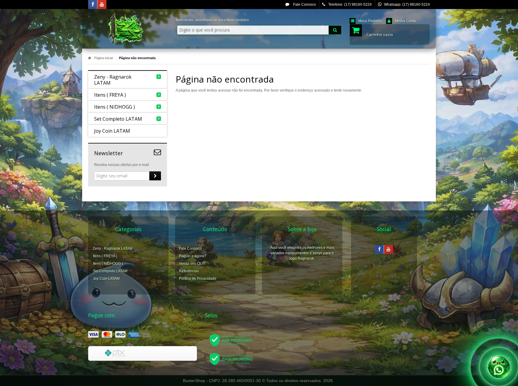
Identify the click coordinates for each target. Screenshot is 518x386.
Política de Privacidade (197, 278)
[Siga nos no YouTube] (388, 250)
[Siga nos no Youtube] (101, 5)
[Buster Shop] (127, 29)
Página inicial (103, 58)
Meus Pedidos (370, 21)
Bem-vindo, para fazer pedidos (212, 20)
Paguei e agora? (192, 256)
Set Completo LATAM (110, 271)
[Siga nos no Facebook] (92, 5)
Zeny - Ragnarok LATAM (112, 248)
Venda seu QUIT (192, 263)
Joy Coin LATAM (106, 278)
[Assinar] (155, 175)
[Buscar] (335, 30)
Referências (189, 271)
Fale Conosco (304, 4)
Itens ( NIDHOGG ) (108, 263)
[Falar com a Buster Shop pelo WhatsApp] (499, 366)
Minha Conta (405, 21)
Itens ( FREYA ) (105, 256)
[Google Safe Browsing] (235, 359)
